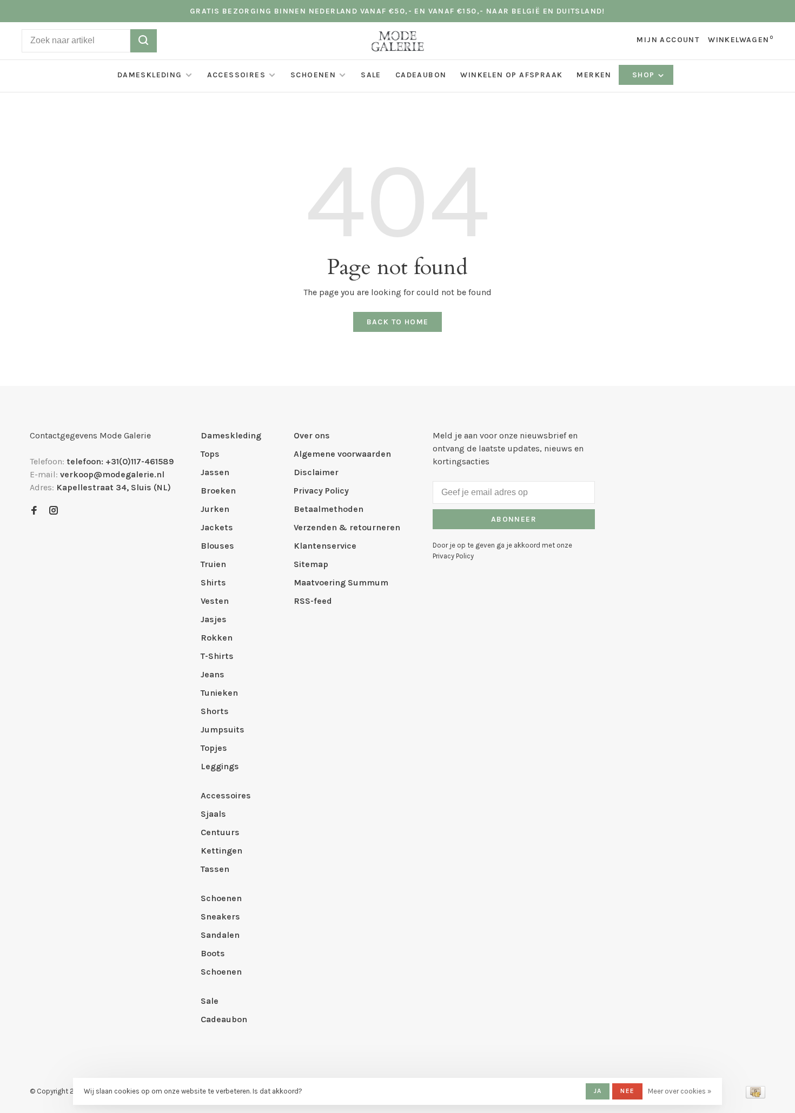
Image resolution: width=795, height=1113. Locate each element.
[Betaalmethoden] (755, 1095)
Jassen (215, 472)
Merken (594, 74)
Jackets (217, 527)
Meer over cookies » (679, 1091)
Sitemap (311, 564)
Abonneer (513, 519)
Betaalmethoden (328, 509)
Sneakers (220, 916)
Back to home (398, 321)
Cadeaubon (421, 74)
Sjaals (213, 814)
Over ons (312, 435)
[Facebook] (34, 511)
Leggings (220, 766)
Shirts (213, 582)
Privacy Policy (321, 490)
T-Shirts (217, 656)
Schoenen (313, 74)
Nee (627, 1091)
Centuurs (220, 832)
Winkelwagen (740, 39)
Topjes (214, 748)
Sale (371, 74)
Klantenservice (325, 546)
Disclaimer (316, 472)
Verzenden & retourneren (347, 527)
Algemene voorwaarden (342, 454)
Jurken (215, 509)
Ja (597, 1091)
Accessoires (236, 74)
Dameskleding (149, 74)
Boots (213, 953)
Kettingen (221, 850)
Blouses (217, 546)
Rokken (217, 637)
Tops (210, 454)
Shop (644, 74)
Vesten (215, 601)
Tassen (215, 869)
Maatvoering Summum (341, 582)
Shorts (215, 711)
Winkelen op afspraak (511, 74)
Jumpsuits (222, 729)
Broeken (218, 490)
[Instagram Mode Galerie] (53, 511)
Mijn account (668, 39)
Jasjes (214, 619)
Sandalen (220, 935)
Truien (213, 564)
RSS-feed (313, 601)
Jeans (212, 674)
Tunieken (219, 693)
